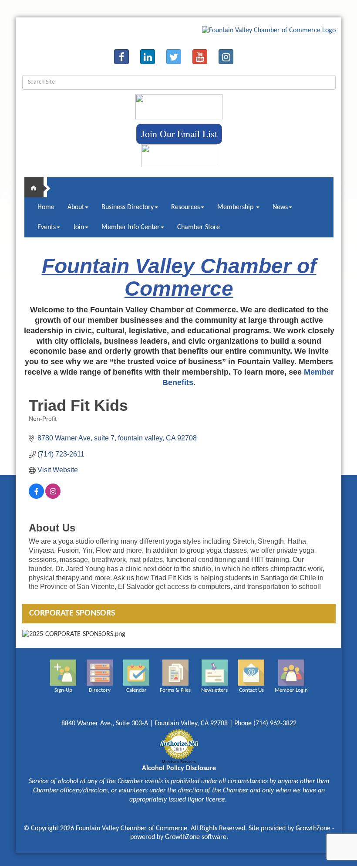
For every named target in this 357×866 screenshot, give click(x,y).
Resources (185, 207)
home (37, 187)
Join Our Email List (179, 133)
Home (45, 207)
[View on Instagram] (53, 496)
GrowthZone (313, 828)
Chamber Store (198, 227)
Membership (236, 207)
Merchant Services (179, 762)
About (75, 207)
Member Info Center (130, 227)
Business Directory (127, 207)
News (280, 207)
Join (78, 227)
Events (46, 227)
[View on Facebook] (36, 496)
